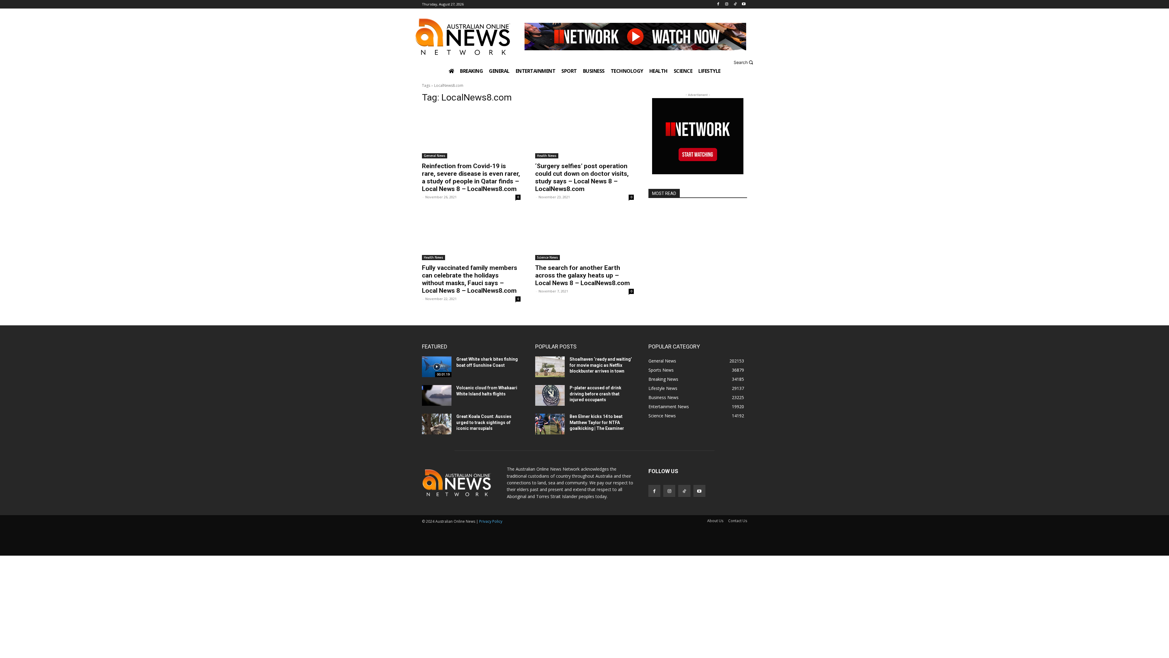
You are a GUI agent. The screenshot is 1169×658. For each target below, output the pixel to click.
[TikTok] (735, 4)
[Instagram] (726, 4)
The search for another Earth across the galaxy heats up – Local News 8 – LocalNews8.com (582, 275)
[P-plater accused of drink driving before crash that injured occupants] (550, 395)
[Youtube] (743, 4)
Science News (547, 257)
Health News (546, 156)
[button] (744, 62)
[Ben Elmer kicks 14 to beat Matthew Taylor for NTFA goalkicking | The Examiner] (550, 424)
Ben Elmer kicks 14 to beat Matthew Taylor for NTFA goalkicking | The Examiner (597, 422)
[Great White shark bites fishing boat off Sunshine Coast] (436, 366)
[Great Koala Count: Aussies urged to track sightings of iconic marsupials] (436, 424)
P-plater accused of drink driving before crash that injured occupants (595, 393)
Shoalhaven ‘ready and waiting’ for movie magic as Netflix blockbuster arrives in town (601, 365)
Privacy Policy (490, 521)
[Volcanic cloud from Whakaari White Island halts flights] (436, 395)
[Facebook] (718, 4)
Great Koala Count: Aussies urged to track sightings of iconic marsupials (483, 422)
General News (434, 156)
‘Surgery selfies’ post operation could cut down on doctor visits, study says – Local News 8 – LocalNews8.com (582, 177)
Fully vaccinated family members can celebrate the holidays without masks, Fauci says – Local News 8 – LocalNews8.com (469, 279)
